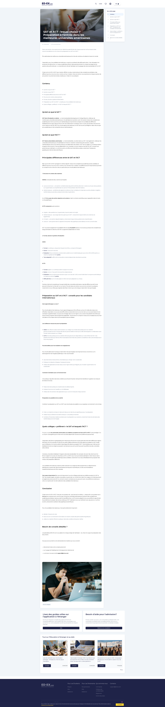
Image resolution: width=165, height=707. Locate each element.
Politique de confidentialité (47, 705)
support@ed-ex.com (115, 686)
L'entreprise (99, 686)
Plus (121, 670)
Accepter (120, 704)
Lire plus (47, 665)
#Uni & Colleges (46, 604)
